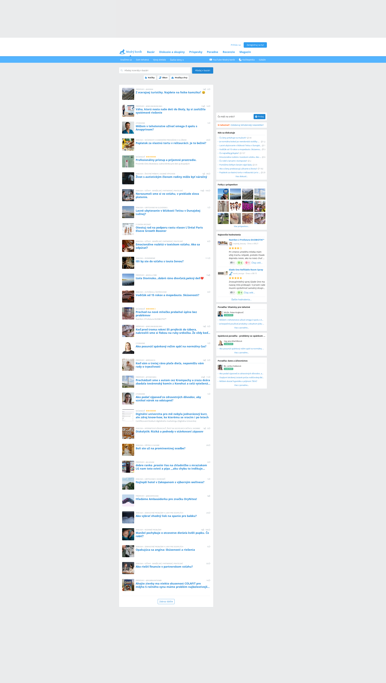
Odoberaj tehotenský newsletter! (241, 125)
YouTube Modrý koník (224, 59)
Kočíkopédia (248, 59)
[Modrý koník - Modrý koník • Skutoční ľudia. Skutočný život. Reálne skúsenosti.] (130, 52)
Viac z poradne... (241, 327)
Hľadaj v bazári (202, 70)
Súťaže (262, 59)
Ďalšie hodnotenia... (241, 299)
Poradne (212, 52)
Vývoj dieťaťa (159, 59)
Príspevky (195, 52)
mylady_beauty (239, 243)
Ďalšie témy (176, 59)
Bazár (151, 52)
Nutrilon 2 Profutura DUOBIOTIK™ (246, 239)
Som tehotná (142, 59)
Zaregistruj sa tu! (255, 44)
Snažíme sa (126, 59)
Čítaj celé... (257, 262)
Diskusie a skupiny (172, 52)
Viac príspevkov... (241, 226)
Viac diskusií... (242, 176)
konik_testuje (238, 273)
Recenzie (229, 52)
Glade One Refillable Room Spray (246, 269)
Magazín (245, 52)
